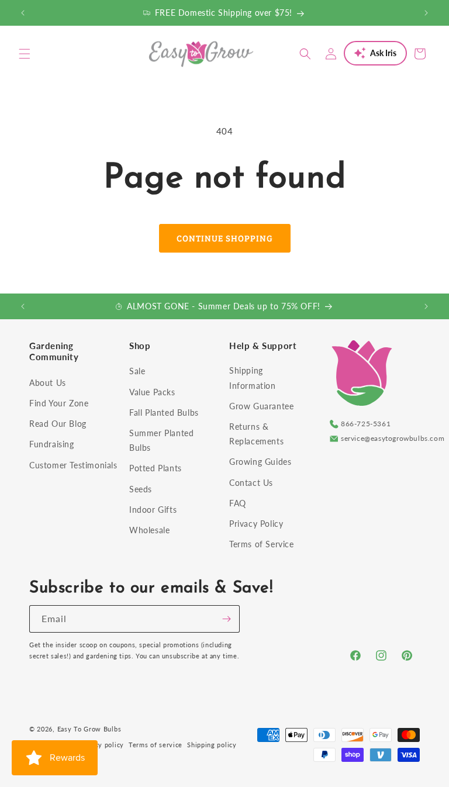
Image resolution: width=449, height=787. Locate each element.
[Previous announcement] (23, 13)
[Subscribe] (226, 619)
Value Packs (152, 392)
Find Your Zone (58, 403)
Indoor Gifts (153, 510)
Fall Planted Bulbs (164, 412)
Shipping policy (212, 744)
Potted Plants (155, 468)
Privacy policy (101, 744)
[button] (24, 54)
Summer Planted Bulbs (161, 440)
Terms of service (155, 744)
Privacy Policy (256, 524)
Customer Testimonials (73, 465)
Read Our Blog (58, 424)
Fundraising (51, 444)
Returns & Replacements (256, 434)
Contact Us (251, 483)
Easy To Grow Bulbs (89, 729)
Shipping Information (252, 377)
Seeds (140, 489)
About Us (47, 383)
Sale (137, 371)
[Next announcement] (426, 13)
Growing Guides (260, 462)
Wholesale (149, 530)
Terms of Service (261, 544)
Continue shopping (225, 238)
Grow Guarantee (261, 406)
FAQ (237, 503)
